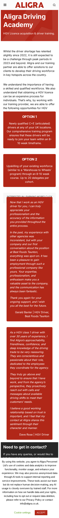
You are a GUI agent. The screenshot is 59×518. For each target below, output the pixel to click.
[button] (5, 5)
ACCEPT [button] (41, 512)
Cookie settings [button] (22, 512)
